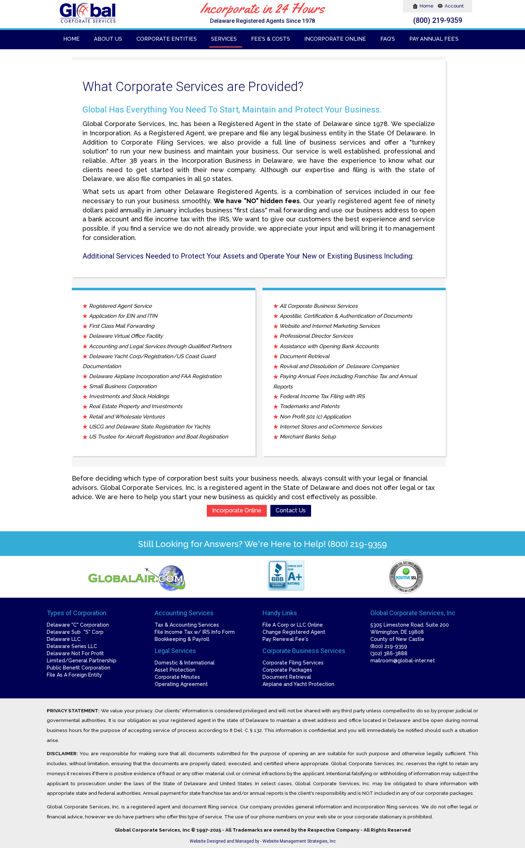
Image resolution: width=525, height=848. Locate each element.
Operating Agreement (181, 684)
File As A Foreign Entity (74, 675)
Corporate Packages (287, 670)
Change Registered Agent (293, 632)
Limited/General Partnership (81, 660)
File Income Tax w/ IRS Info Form (195, 632)
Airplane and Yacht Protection (298, 684)
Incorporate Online (236, 510)
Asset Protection (175, 670)
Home (427, 6)
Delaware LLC (64, 639)
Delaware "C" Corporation (78, 625)
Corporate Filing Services (293, 663)
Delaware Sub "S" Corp (75, 632)
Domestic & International (185, 663)
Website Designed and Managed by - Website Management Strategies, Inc (263, 841)
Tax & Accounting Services (187, 625)
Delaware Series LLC (72, 646)
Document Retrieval (286, 677)
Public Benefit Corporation (78, 668)
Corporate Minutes (177, 677)
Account (454, 6)
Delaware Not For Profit (75, 653)
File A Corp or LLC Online (292, 625)
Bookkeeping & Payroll (182, 639)
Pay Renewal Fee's (285, 639)
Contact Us (291, 510)
